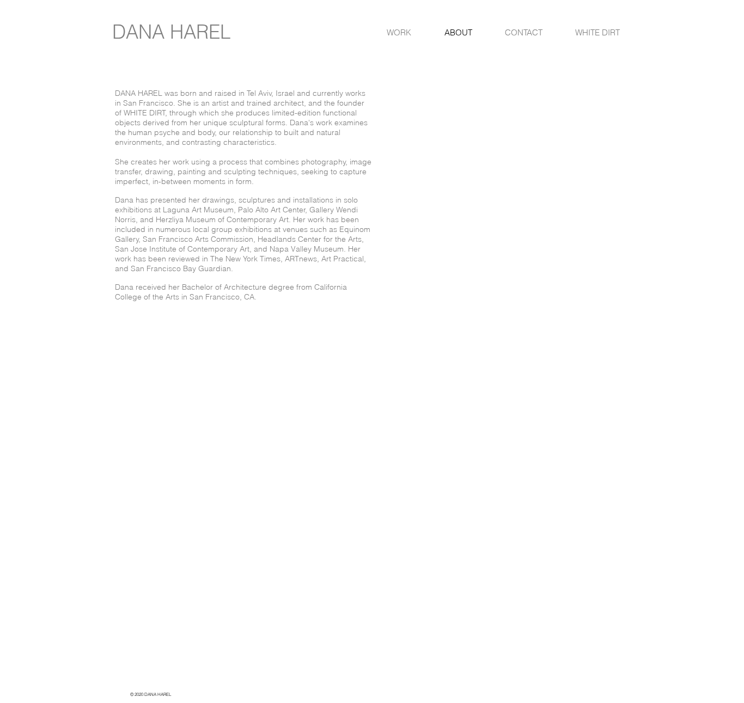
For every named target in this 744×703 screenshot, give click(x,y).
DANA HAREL (171, 32)
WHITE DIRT (145, 113)
